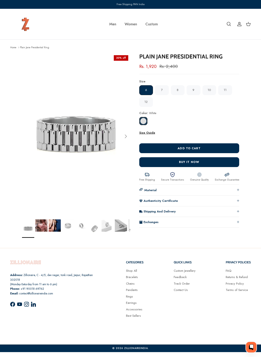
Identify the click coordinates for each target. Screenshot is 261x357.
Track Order (182, 283)
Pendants (132, 290)
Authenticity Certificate (161, 201)
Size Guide (147, 132)
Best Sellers (133, 315)
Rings (129, 296)
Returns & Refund (237, 277)
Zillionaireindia (136, 348)
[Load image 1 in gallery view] (76, 134)
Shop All (131, 270)
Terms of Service (237, 290)
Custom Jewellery (185, 270)
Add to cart (189, 148)
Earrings (131, 303)
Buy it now (189, 162)
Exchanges (151, 222)
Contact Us (181, 290)
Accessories (134, 309)
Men (112, 24)
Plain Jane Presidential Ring (34, 47)
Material (150, 190)
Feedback (180, 277)
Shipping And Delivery (160, 211)
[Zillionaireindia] (25, 24)
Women (131, 24)
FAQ (228, 270)
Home (13, 47)
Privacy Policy (235, 283)
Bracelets (132, 277)
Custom (151, 24)
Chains (130, 283)
